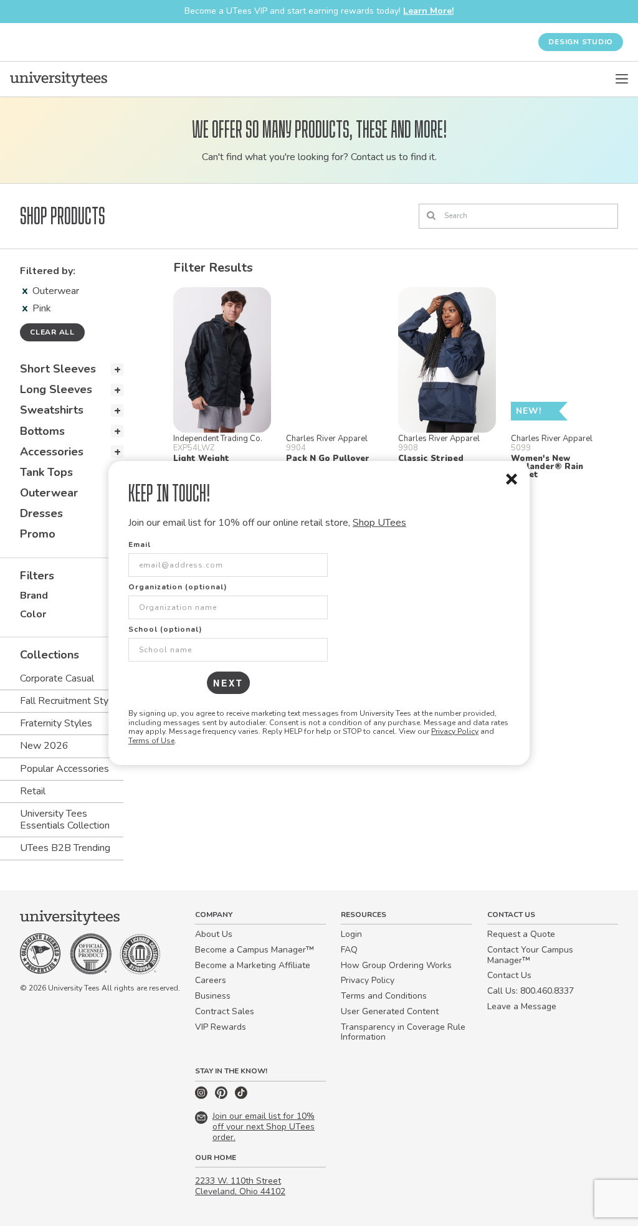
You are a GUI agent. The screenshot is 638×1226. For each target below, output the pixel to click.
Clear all (52, 332)
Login (351, 934)
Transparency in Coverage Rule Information (403, 1032)
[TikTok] (241, 1096)
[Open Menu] (622, 79)
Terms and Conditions (384, 996)
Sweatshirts (51, 409)
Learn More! (428, 11)
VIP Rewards (220, 1027)
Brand (34, 595)
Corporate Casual (57, 678)
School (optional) (165, 629)
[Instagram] (202, 1096)
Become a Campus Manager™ (254, 950)
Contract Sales (224, 1011)
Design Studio (580, 42)
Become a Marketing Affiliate (252, 965)
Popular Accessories (64, 769)
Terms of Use (151, 741)
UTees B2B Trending (65, 848)
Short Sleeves (58, 368)
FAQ (349, 950)
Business (213, 996)
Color (33, 614)
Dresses (41, 513)
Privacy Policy (454, 731)
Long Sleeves (56, 389)
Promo (37, 533)
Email (139, 544)
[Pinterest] (222, 1096)
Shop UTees (379, 523)
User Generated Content (390, 1011)
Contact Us (509, 975)
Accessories (51, 451)
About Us (213, 934)
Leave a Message (521, 1006)
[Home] (58, 79)
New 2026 (44, 746)
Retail (32, 791)
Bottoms (42, 431)
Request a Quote (521, 934)
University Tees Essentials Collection (65, 819)
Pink (41, 308)
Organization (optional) (177, 587)
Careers (210, 980)
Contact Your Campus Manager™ (530, 955)
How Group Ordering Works (396, 965)
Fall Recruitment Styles (70, 701)
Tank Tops (46, 472)
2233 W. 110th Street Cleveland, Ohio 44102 (240, 1186)
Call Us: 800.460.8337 (530, 991)
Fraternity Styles (56, 723)
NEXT (228, 683)
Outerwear (55, 291)
